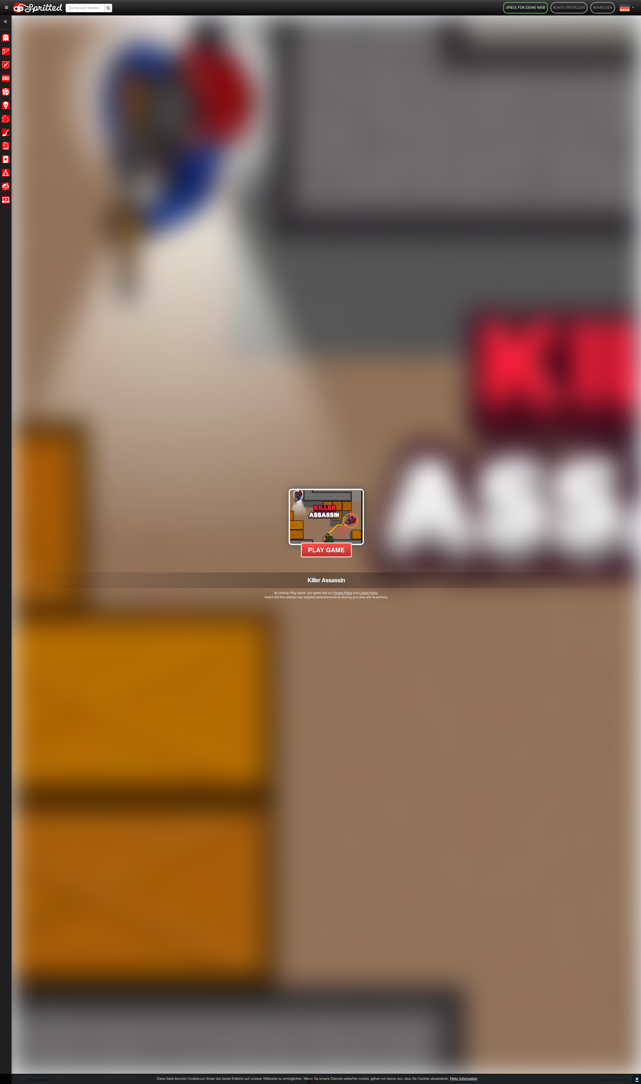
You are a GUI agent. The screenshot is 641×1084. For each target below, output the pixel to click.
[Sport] (5, 92)
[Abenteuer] (5, 65)
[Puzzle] (5, 119)
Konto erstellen (569, 8)
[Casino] (5, 159)
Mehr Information (463, 1078)
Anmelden (602, 8)
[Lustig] (5, 186)
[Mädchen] (5, 132)
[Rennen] (5, 78)
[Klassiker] (5, 38)
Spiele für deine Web (525, 8)
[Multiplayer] (5, 173)
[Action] (5, 51)
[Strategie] (5, 105)
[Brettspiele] (5, 146)
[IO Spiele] (5, 200)
